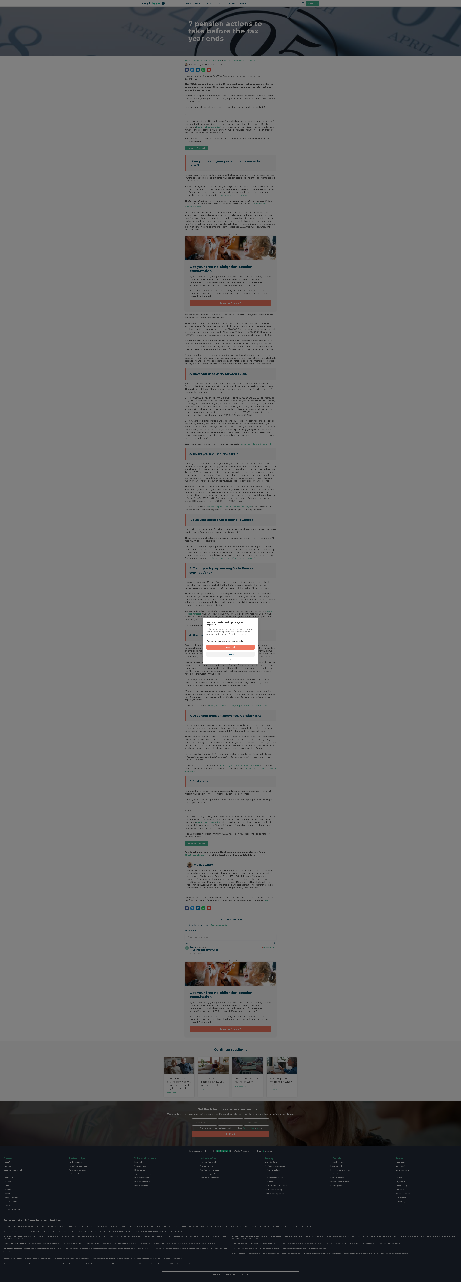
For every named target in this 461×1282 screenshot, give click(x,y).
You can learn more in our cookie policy (225, 641)
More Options (230, 660)
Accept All (230, 647)
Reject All (231, 654)
